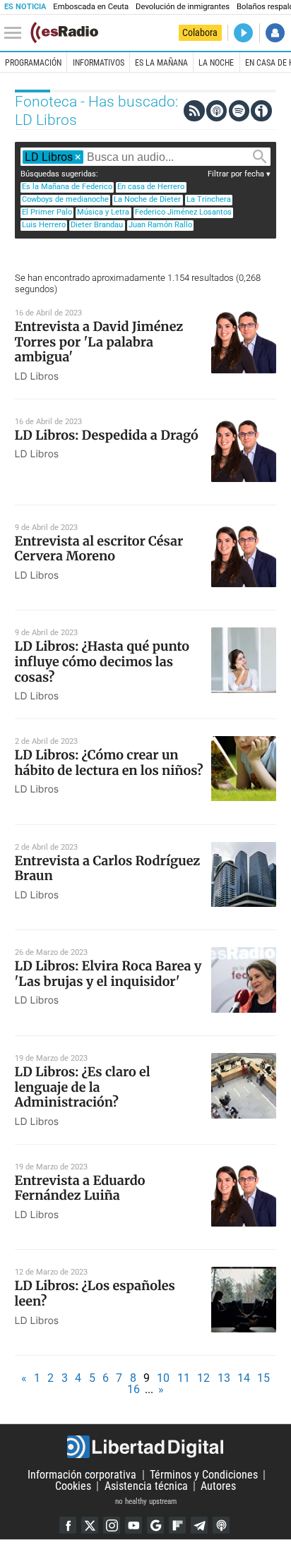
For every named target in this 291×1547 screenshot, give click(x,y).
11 (183, 1378)
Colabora (200, 32)
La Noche (216, 63)
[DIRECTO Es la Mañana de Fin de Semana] (243, 32)
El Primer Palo (47, 212)
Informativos (98, 63)
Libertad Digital (145, 1446)
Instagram (111, 1525)
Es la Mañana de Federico (67, 186)
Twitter (89, 1525)
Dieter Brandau (97, 224)
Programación (33, 63)
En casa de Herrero (150, 186)
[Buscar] (259, 157)
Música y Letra (103, 212)
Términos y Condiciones (204, 1474)
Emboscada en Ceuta (91, 6)
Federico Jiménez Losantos (183, 212)
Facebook (67, 1525)
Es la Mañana (161, 63)
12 (203, 1378)
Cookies (73, 1486)
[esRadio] (64, 32)
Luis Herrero (44, 224)
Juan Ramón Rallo (160, 224)
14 (243, 1378)
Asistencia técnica (146, 1486)
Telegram (199, 1525)
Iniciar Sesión (275, 32)
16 (133, 1389)
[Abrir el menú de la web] (16, 33)
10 (163, 1378)
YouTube (133, 1525)
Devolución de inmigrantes (183, 6)
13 (224, 1378)
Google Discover (155, 1525)
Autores (218, 1486)
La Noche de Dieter (147, 199)
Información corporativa (82, 1474)
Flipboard (177, 1525)
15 (263, 1378)
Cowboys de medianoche (65, 199)
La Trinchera (208, 199)
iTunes (221, 1525)
